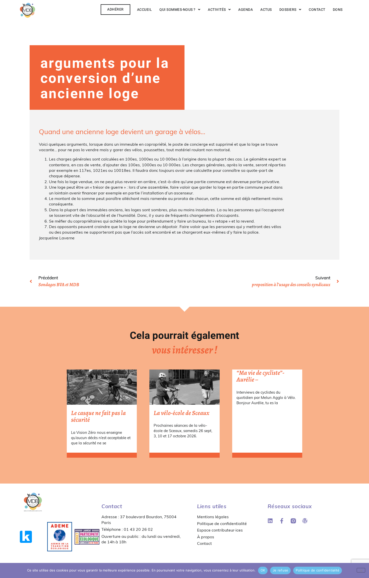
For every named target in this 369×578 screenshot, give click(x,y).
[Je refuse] (361, 570)
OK (263, 570)
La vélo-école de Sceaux (181, 413)
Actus (266, 10)
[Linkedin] (270, 520)
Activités (217, 10)
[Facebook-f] (281, 520)
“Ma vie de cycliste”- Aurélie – (260, 376)
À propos (205, 536)
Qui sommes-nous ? (177, 10)
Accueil (144, 10)
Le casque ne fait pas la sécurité (98, 416)
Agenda (245, 10)
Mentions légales (213, 516)
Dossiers (287, 10)
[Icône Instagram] (293, 520)
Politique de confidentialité (222, 523)
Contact (317, 10)
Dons (338, 10)
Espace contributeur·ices (220, 530)
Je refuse (280, 570)
